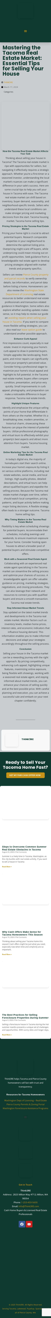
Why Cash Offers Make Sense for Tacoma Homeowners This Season (22, 933)
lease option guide (32, 329)
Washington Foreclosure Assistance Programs (25, 1108)
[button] (25, 31)
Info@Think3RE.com (29, 1206)
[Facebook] (22, 1224)
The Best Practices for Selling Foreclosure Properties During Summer (25, 1016)
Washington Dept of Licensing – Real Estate (25, 1100)
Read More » (7, 866)
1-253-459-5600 (29, 1202)
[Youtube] (29, 1224)
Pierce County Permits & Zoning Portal (25, 1104)
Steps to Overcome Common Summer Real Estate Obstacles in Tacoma (24, 848)
